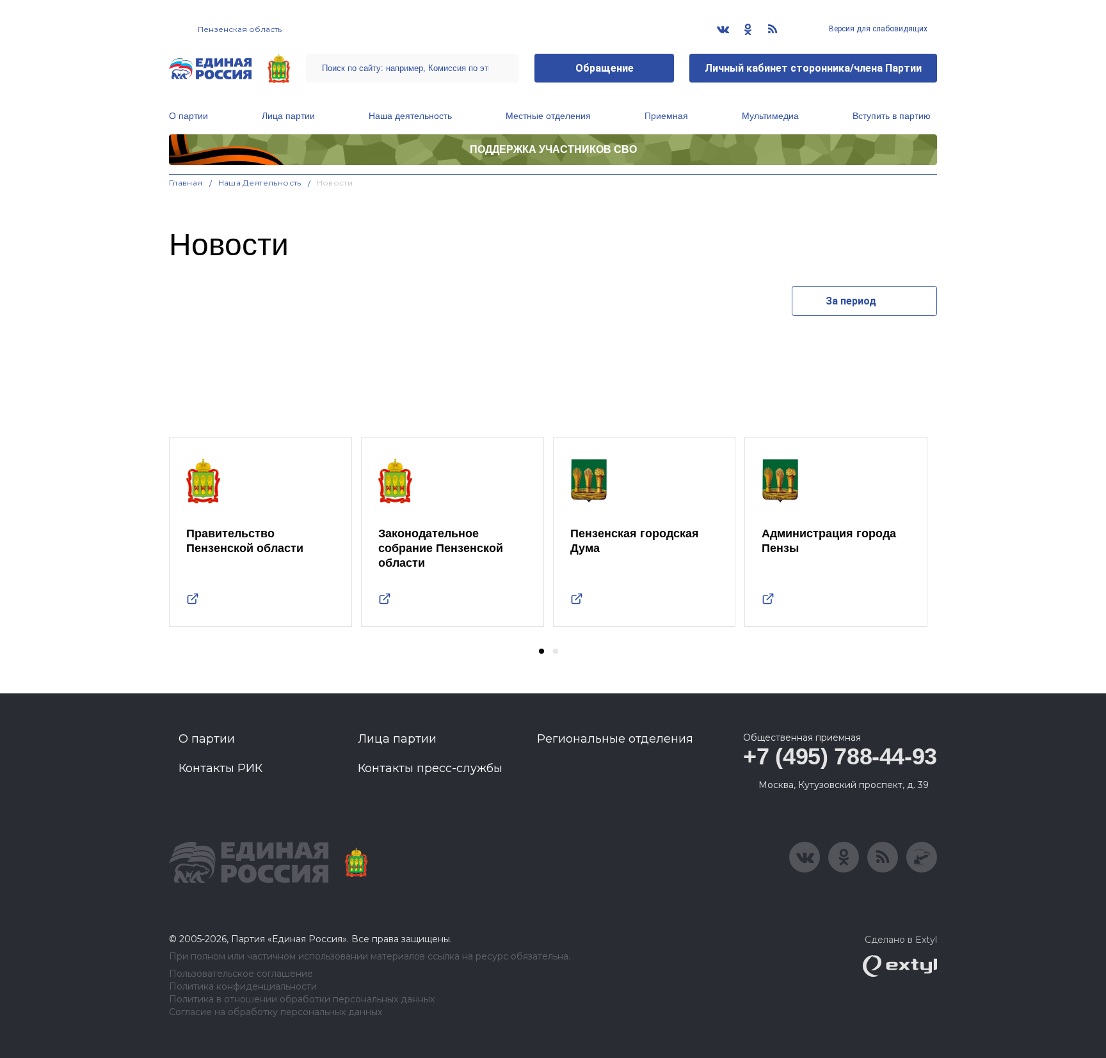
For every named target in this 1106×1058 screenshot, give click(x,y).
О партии (188, 116)
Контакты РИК (220, 768)
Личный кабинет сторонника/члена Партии (813, 68)
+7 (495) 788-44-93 (840, 756)
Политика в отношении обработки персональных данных (302, 999)
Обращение (604, 68)
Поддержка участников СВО (553, 149)
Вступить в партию (892, 116)
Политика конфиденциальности (243, 986)
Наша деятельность (410, 116)
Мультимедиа (770, 116)
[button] (541, 651)
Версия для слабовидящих (877, 28)
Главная (186, 182)
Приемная (666, 116)
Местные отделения (548, 116)
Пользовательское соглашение (241, 973)
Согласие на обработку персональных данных (275, 1012)
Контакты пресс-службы (430, 768)
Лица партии (288, 116)
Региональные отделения (615, 739)
